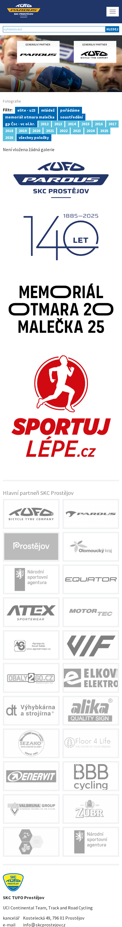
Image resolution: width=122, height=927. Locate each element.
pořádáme (70, 110)
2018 (9, 130)
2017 (112, 123)
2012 (45, 123)
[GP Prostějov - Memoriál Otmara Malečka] (61, 308)
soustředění (71, 116)
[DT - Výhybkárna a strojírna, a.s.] (31, 710)
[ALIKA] (91, 710)
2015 (85, 123)
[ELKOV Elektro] (91, 677)
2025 (104, 130)
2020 (36, 130)
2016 (99, 123)
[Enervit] (31, 776)
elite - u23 (26, 110)
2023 (77, 130)
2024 (90, 130)
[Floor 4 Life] (91, 743)
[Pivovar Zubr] (91, 808)
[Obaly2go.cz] (31, 677)
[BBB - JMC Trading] (91, 776)
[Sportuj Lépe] (61, 405)
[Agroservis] (31, 645)
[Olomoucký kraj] (91, 546)
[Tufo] (31, 513)
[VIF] (91, 645)
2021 (50, 130)
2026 (9, 137)
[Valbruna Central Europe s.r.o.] (31, 808)
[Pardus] (91, 513)
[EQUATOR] (91, 579)
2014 (72, 123)
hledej (112, 29)
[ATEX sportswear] (31, 612)
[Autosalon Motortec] (91, 612)
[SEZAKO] (31, 743)
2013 (58, 123)
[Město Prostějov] (31, 546)
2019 (23, 130)
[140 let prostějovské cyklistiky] (61, 210)
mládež (47, 110)
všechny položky (34, 137)
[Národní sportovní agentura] (31, 579)
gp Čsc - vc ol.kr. (20, 123)
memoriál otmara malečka (29, 116)
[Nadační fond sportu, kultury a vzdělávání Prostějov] (31, 841)
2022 (64, 130)
